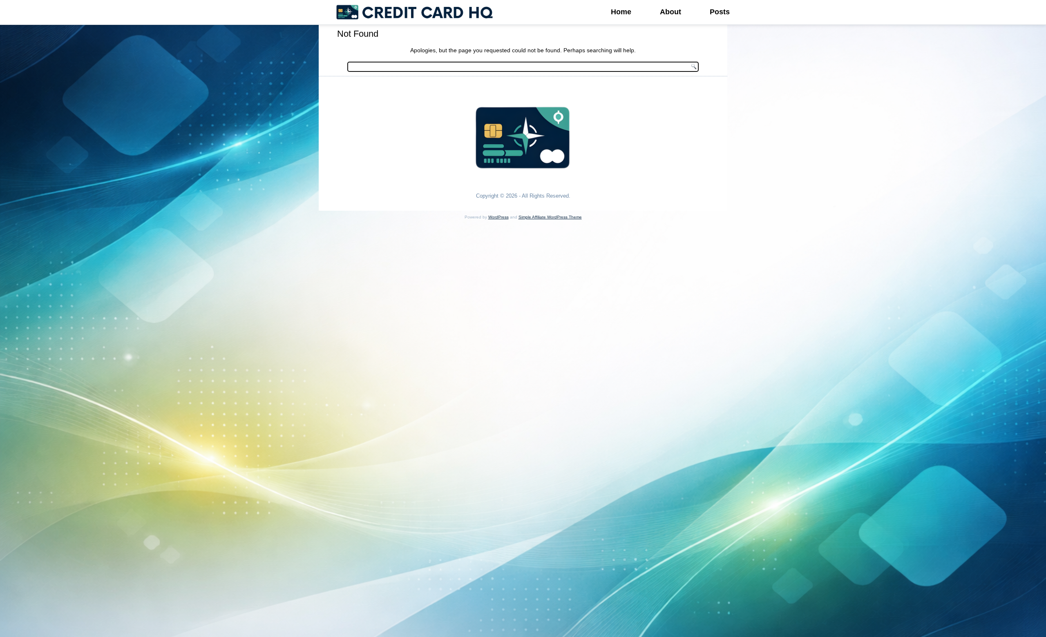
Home (621, 12)
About (670, 12)
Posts (720, 12)
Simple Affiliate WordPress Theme (550, 217)
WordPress (498, 217)
